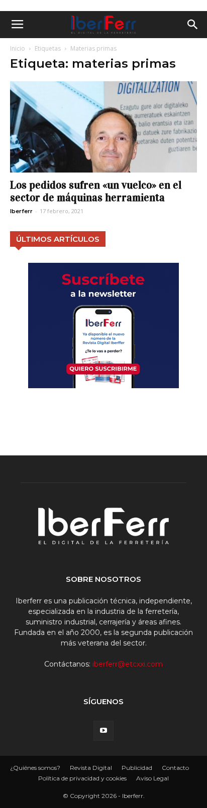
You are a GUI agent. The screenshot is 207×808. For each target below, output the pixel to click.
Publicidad (137, 767)
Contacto (175, 767)
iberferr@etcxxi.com (127, 664)
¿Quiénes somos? (35, 767)
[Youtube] (103, 731)
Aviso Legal (152, 778)
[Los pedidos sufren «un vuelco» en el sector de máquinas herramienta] (103, 127)
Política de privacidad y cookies (82, 778)
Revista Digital (91, 767)
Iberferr (21, 211)
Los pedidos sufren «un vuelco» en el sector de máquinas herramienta (95, 191)
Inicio (17, 48)
